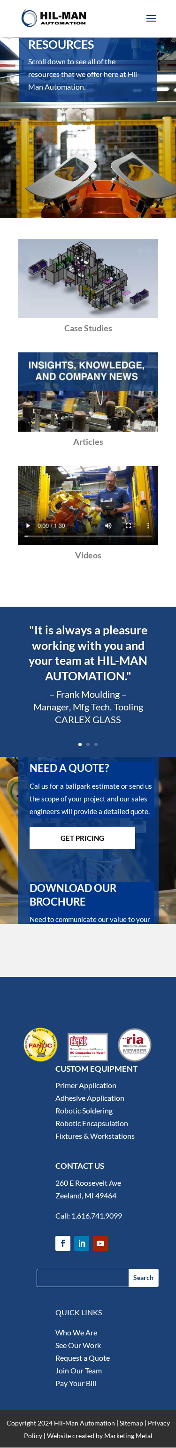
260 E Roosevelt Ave (88, 1182)
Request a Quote (82, 1357)
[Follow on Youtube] (100, 1243)
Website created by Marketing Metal (100, 1436)
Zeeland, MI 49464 (85, 1195)
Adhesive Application (89, 1097)
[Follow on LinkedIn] (81, 1243)
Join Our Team (78, 1370)
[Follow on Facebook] (62, 1243)
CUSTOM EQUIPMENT (96, 1069)
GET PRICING (82, 838)
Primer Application (85, 1085)
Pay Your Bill (75, 1383)
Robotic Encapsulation (91, 1123)
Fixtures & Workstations (95, 1135)
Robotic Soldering (84, 1110)
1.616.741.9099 (96, 1215)
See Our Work (78, 1345)
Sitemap (131, 1423)
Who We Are (76, 1332)
